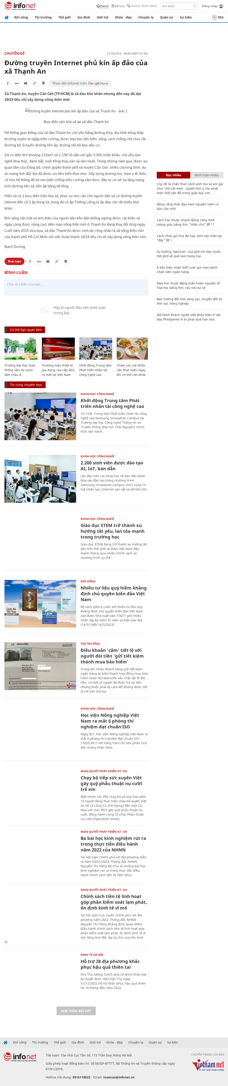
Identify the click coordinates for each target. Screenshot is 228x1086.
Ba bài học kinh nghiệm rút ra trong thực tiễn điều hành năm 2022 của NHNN (113, 844)
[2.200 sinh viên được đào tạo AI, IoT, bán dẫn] (40, 479)
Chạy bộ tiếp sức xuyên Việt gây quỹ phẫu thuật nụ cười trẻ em (111, 783)
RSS (221, 17)
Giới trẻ (102, 17)
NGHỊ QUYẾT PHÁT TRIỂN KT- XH (104, 771)
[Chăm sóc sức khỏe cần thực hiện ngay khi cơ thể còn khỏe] (133, 349)
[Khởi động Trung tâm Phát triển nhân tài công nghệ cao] (95, 349)
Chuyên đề (14, 53)
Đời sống (21, 17)
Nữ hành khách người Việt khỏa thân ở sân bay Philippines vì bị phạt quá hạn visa (189, 317)
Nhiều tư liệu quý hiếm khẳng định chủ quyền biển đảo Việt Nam (114, 593)
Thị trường (43, 17)
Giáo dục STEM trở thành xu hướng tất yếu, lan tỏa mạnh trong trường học (113, 531)
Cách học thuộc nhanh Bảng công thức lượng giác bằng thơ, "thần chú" (186, 222)
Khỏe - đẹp (123, 17)
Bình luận (14, 261)
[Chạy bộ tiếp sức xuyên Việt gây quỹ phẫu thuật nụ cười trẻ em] (40, 794)
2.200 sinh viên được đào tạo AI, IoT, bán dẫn (112, 466)
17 (212, 224)
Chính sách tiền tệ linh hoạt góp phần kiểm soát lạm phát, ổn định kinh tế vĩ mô (114, 902)
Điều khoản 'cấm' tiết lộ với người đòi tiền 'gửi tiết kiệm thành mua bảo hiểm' (112, 656)
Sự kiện (186, 17)
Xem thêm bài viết (76, 1011)
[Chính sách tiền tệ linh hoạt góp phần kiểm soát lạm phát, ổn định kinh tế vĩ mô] (40, 912)
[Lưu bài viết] (43, 83)
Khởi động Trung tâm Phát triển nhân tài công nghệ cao (95, 370)
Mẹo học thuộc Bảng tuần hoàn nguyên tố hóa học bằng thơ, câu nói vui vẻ (188, 285)
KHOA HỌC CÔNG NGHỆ (97, 394)
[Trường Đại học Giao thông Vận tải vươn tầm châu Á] (20, 349)
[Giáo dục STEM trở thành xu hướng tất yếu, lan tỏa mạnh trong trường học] (40, 541)
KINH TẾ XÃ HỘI (92, 955)
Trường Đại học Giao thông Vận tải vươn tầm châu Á (19, 370)
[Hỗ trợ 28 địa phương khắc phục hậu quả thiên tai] (40, 977)
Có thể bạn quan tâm (26, 330)
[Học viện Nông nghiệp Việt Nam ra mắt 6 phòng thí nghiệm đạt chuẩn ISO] (40, 731)
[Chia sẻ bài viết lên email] (25, 83)
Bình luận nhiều (207, 175)
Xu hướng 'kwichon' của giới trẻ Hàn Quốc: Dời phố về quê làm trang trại (189, 253)
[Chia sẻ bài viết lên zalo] (16, 83)
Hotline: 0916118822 (144, 6)
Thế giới (64, 17)
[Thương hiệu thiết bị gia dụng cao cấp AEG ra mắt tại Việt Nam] (58, 349)
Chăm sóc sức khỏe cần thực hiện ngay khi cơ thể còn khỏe (131, 370)
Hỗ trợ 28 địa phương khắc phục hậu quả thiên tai (110, 964)
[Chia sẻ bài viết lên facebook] (7, 83)
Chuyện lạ (145, 17)
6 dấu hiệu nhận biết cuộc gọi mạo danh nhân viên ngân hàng (187, 269)
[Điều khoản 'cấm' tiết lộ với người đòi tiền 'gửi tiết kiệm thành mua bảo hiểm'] (40, 666)
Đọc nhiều (173, 175)
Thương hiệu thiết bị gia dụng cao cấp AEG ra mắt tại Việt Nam (58, 370)
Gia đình (83, 17)
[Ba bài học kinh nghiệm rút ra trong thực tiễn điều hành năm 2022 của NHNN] (40, 854)
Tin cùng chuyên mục (26, 385)
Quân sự (166, 17)
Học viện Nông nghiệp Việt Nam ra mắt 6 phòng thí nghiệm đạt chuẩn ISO (110, 721)
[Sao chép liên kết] (34, 83)
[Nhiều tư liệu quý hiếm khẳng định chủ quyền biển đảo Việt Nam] (40, 604)
